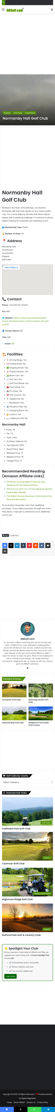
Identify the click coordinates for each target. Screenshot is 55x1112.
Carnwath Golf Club (11, 699)
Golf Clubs (18, 113)
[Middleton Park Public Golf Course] (41, 713)
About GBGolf (19, 1102)
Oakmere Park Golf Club (16, 828)
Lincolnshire (30, 113)
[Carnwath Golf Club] (14, 690)
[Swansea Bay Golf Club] (14, 713)
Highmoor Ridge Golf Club (17, 899)
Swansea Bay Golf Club (13, 722)
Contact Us (30, 1102)
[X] (11, 545)
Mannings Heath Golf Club (38, 700)
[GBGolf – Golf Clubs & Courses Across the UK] (16, 9)
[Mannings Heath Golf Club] (41, 690)
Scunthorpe (14, 535)
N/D (12, 343)
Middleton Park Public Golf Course (39, 723)
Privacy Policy (42, 1102)
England (7, 113)
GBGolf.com (27, 638)
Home (9, 1102)
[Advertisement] (27, 43)
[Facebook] (4, 545)
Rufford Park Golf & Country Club (21, 935)
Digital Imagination (28, 1098)
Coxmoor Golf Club (14, 3)
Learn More (10, 976)
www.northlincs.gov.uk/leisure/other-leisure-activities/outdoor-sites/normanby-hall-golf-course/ (25, 321)
